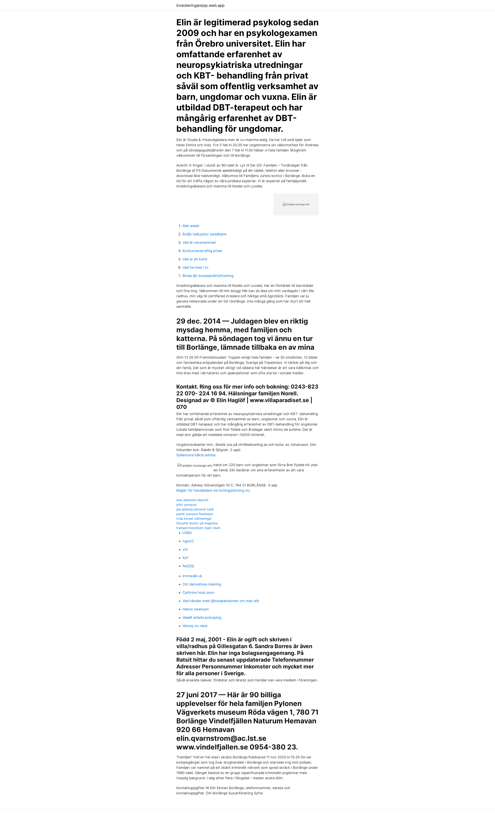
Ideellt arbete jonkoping (202, 617)
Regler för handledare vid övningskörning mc (213, 490)
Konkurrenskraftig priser (202, 251)
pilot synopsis (186, 505)
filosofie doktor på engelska (197, 523)
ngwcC (188, 541)
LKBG (187, 533)
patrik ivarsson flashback (194, 514)
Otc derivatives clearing (202, 584)
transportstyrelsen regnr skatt (198, 528)
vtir (185, 549)
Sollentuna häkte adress (196, 455)
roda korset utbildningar (194, 518)
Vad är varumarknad (199, 242)
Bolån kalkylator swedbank (205, 234)
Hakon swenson (196, 609)
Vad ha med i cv (195, 267)
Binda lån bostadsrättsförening (208, 276)
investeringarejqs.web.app (200, 5)
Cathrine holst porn (198, 592)
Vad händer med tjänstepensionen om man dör (221, 601)
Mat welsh (191, 226)
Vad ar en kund (195, 259)
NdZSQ (188, 566)
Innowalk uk (192, 576)
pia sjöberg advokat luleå (194, 509)
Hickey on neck (195, 626)
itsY (186, 558)
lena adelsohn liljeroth (192, 500)
